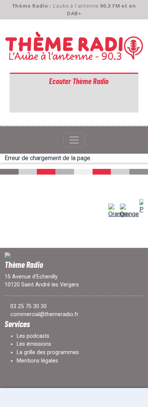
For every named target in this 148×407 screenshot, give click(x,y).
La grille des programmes (48, 352)
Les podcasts (33, 336)
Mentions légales (37, 361)
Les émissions (34, 344)
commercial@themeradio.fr (44, 314)
